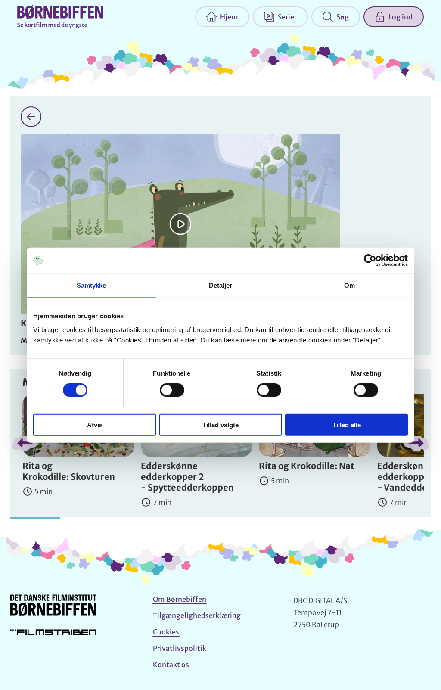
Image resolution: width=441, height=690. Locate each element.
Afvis (94, 424)
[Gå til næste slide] (416, 443)
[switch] (172, 390)
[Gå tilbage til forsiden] (31, 116)
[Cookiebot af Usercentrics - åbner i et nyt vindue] (370, 260)
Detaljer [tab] (221, 285)
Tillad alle (346, 424)
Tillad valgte (220, 424)
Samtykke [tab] (91, 285)
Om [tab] (349, 285)
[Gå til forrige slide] (25, 443)
